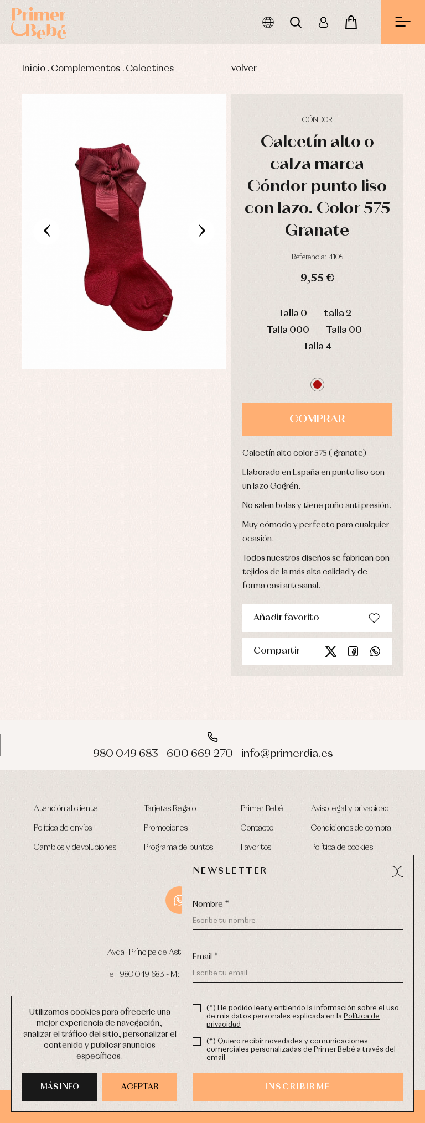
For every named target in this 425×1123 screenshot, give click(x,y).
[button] (317, 384)
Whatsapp (375, 651)
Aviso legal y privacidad (350, 809)
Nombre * (211, 904)
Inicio (33, 69)
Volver (244, 69)
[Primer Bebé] (38, 22)
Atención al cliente (66, 809)
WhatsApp (179, 900)
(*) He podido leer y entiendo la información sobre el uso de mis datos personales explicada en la (302, 1016)
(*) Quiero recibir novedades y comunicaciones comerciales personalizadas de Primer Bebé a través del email (301, 1050)
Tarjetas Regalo (170, 809)
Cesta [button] (351, 22)
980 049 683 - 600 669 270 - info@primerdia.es (213, 753)
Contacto (257, 828)
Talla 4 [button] (317, 347)
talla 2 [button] (337, 313)
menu (403, 22)
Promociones (166, 828)
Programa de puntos (178, 848)
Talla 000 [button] (288, 330)
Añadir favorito (286, 618)
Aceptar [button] (140, 1087)
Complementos (85, 69)
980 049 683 (142, 975)
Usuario (323, 22)
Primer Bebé (262, 809)
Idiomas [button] (268, 22)
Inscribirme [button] (297, 1087)
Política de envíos (63, 828)
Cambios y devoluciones (75, 848)
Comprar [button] (317, 419)
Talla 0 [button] (292, 313)
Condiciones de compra (351, 828)
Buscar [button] (295, 22)
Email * (205, 957)
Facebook (353, 651)
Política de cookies (342, 848)
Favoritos (256, 848)
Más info (59, 1087)
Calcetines (150, 69)
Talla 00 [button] (344, 330)
